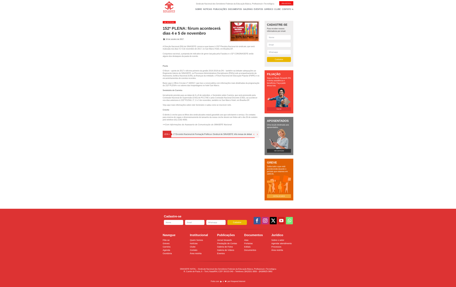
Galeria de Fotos (225, 247)
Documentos (250, 250)
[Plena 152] (244, 22)
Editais (247, 247)
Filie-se (166, 240)
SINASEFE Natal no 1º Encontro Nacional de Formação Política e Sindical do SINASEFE (212, 134)
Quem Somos (196, 240)
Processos (276, 247)
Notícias (194, 243)
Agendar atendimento (281, 243)
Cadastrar (279, 59)
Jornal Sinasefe (224, 240)
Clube (192, 247)
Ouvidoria (167, 253)
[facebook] (257, 220)
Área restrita (196, 253)
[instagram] (265, 220)
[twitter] (273, 220)
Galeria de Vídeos (225, 250)
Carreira (166, 247)
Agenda (166, 250)
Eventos (221, 253)
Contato (193, 250)
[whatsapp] (289, 220)
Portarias (248, 243)
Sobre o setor (277, 240)
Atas (246, 240)
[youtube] (281, 220)
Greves (166, 243)
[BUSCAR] (292, 9)
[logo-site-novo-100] (169, 2)
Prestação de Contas (227, 243)
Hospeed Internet (238, 281)
